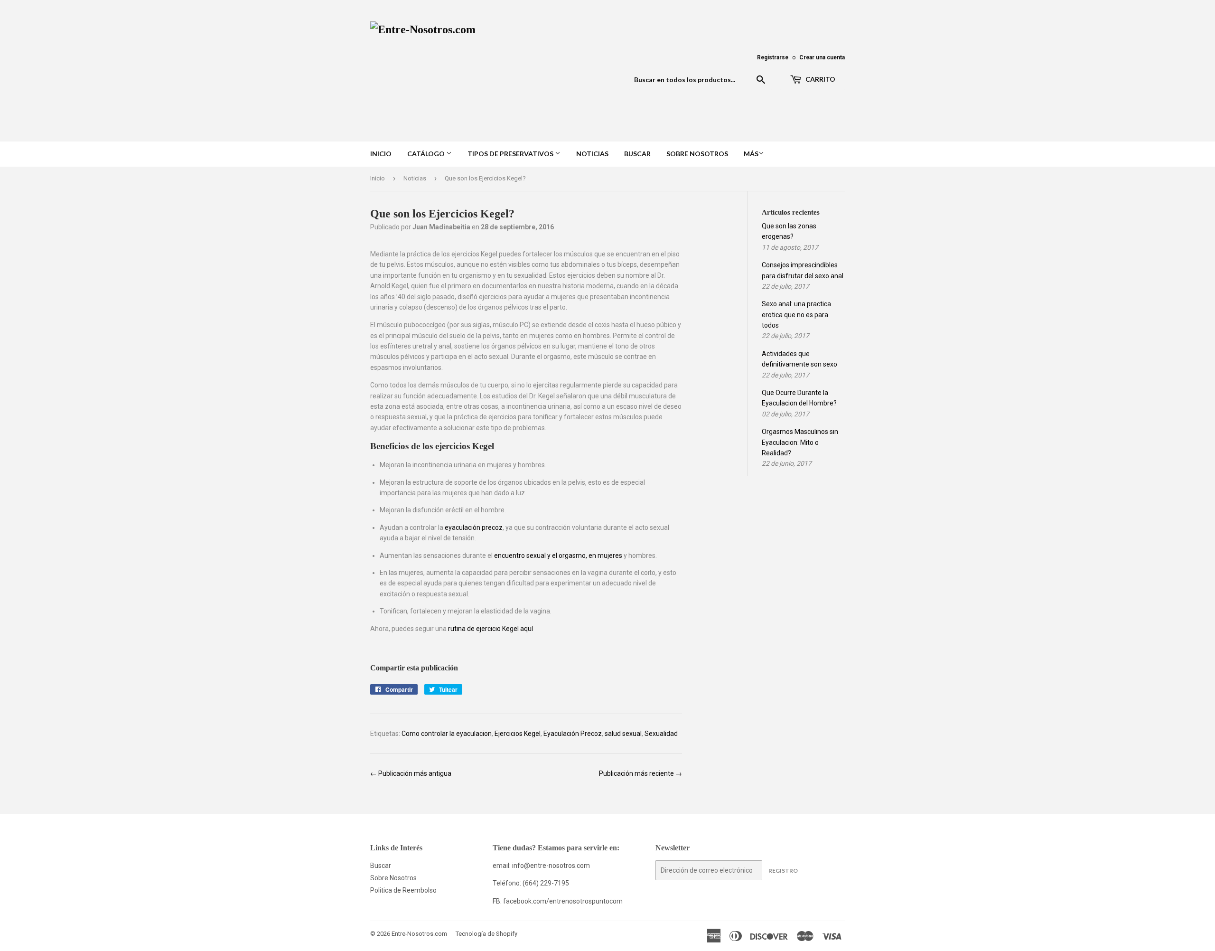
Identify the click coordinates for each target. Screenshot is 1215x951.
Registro (783, 870)
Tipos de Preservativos (511, 154)
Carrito (819, 79)
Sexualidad (661, 733)
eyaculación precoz (474, 527)
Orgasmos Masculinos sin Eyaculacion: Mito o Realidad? (800, 442)
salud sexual (623, 733)
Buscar (637, 154)
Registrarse (772, 57)
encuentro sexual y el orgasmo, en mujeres (558, 555)
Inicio (381, 154)
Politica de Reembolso (403, 890)
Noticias (592, 154)
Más (751, 154)
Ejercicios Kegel (518, 733)
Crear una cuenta (822, 57)
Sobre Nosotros (697, 154)
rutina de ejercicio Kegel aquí (490, 628)
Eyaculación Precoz (572, 733)
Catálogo (426, 154)
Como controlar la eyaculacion (447, 733)
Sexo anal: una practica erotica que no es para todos (796, 314)
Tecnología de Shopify (486, 933)
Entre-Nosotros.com (419, 933)
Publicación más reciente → (640, 773)
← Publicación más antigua (410, 773)
